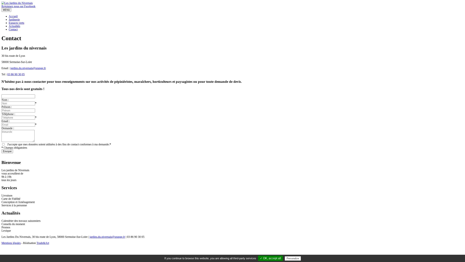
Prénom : (6, 106)
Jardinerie (14, 19)
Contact (13, 29)
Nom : (5, 99)
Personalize (293, 258)
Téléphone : (8, 114)
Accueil (13, 16)
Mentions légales (11, 243)
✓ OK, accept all (270, 258)
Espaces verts (16, 22)
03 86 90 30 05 (16, 74)
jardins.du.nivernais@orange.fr (28, 68)
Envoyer (7, 151)
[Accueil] (17, 3)
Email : (5, 121)
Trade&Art (43, 243)
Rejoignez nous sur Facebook (18, 6)
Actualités (14, 26)
